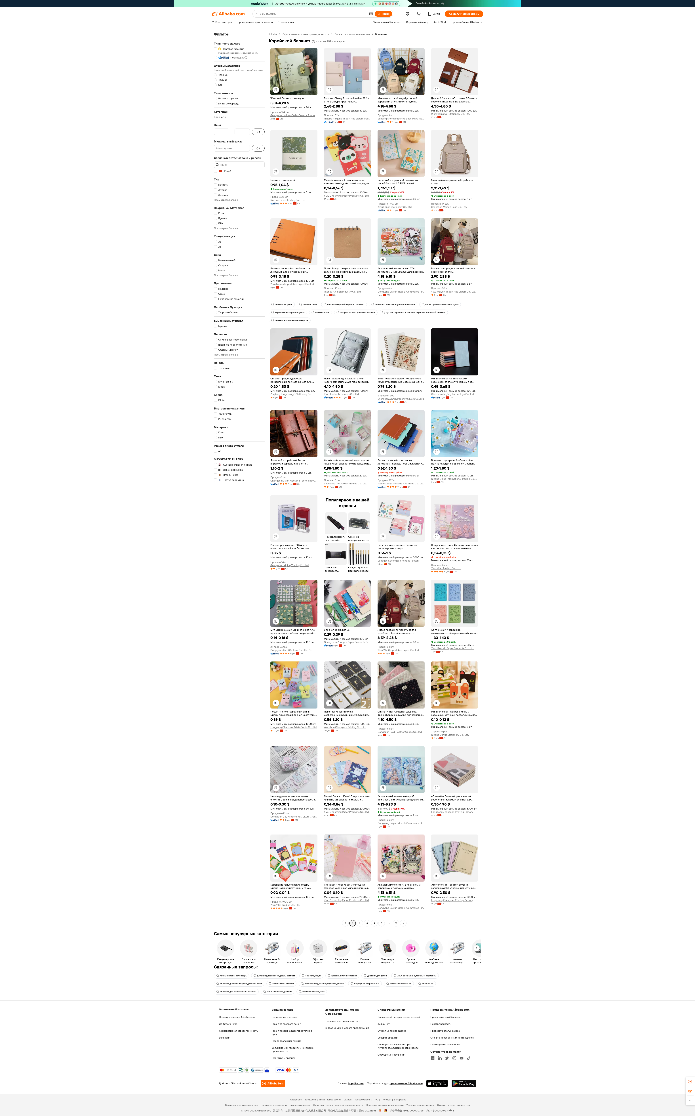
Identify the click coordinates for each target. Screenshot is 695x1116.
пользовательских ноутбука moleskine (395, 304)
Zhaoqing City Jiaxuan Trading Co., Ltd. (345, 483)
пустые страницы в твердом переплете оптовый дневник (415, 312)
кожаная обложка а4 (400, 983)
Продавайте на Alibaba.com (446, 1017)
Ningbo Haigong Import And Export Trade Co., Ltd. (347, 118)
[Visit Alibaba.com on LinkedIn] (440, 1058)
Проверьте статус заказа (445, 1030)
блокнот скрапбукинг (313, 991)
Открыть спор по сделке (392, 1030)
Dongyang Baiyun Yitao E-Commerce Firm (401, 291)
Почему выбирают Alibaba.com (237, 1017)
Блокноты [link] (381, 34)
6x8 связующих (313, 975)
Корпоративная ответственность (238, 1030)
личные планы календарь (233, 975)
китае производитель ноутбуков (441, 304)
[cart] (419, 14)
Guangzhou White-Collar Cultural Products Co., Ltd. (293, 115)
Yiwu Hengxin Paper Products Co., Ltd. (452, 648)
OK (258, 131)
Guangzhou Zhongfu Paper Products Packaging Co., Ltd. (347, 642)
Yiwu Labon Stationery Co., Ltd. (395, 206)
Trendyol (386, 1099)
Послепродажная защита (286, 1040)
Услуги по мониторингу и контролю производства (292, 1049)
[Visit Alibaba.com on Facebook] (432, 1058)
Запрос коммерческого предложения (347, 1027)
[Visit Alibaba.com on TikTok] (469, 1058)
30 (396, 923)
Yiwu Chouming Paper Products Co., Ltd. (346, 195)
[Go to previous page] (345, 923)
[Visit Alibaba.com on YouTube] (461, 1058)
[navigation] (239, 479)
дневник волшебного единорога (291, 320)
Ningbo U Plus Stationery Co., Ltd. (450, 734)
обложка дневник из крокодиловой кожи (241, 983)
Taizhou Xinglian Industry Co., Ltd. (342, 291)
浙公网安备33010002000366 (407, 1110)
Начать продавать (440, 1023)
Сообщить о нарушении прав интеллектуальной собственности (398, 1046)
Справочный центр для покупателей (399, 1017)
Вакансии (224, 1037)
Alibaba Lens (238, 1083)
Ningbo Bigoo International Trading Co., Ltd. (454, 478)
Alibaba (273, 34)
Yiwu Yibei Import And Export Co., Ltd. (398, 650)
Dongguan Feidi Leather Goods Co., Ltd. (400, 731)
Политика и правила (283, 1057)
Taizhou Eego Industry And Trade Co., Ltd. (401, 483)
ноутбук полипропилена (366, 983)
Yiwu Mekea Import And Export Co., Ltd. (292, 284)
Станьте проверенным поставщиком (452, 1037)
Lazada (347, 1099)
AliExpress (296, 1099)
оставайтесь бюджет (283, 983)
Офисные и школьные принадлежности (306, 34)
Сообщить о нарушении (391, 1054)
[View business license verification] (380, 1110)
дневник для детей (377, 975)
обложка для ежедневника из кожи (238, 991)
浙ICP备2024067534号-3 (440, 1110)
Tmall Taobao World (330, 1099)
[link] (690, 1081)
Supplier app (356, 1083)
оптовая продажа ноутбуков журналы (324, 983)
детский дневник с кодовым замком (276, 975)
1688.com (310, 1099)
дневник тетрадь (283, 304)
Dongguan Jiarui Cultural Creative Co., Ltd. (293, 650)
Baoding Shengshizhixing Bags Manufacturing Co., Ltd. (401, 118)
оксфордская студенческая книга (357, 312)
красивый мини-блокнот (344, 975)
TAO (375, 1099)
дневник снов (310, 304)
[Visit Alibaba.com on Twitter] (447, 1058)
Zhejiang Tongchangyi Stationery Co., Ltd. (293, 394)
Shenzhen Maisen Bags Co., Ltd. (449, 206)
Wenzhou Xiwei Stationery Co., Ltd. (450, 113)
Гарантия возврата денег (286, 1023)
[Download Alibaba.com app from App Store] (437, 1083)
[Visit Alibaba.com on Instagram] (454, 1058)
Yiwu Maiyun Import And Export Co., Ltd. (453, 291)
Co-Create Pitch (228, 1023)
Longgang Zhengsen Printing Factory (398, 560)
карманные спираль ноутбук (290, 312)
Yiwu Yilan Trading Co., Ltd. (446, 568)
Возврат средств (387, 1037)
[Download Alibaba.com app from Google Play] (464, 1083)
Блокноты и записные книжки (352, 34)
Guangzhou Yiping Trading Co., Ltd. (289, 565)
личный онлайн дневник (279, 991)
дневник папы (322, 312)
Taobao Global (362, 1099)
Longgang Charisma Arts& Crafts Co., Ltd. (293, 727)
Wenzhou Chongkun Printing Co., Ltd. (345, 727)
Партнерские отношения (445, 1044)
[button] (371, 14)
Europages (400, 1099)
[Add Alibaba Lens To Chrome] (273, 1083)
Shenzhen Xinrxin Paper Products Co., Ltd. (401, 398)
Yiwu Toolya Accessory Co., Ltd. (341, 394)
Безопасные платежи (284, 1017)
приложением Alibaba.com (406, 1083)
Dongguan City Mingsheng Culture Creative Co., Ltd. (293, 816)
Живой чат (384, 1023)
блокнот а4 (427, 983)
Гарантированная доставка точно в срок (292, 1032)
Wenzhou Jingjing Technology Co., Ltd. (452, 394)
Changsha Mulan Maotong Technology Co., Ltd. (293, 480)
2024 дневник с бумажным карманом (416, 975)
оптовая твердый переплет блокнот (346, 304)
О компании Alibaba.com (234, 1009)
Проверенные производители (342, 1021)
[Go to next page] (403, 923)
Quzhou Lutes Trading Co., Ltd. (287, 200)
